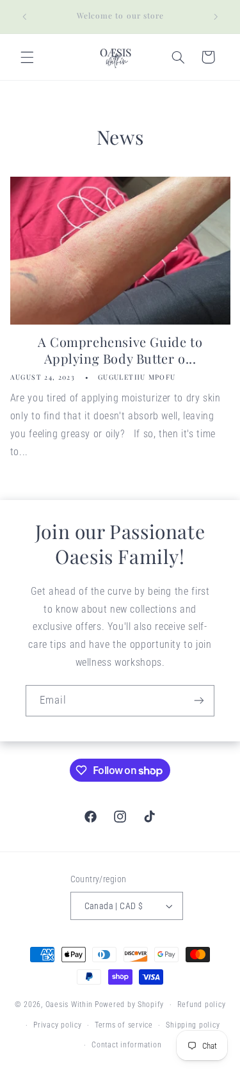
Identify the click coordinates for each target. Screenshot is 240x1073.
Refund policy (201, 1004)
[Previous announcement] (24, 17)
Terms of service (124, 1025)
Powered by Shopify (129, 1004)
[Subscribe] (199, 700)
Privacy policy (57, 1025)
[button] (27, 57)
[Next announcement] (216, 17)
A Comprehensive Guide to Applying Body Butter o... (120, 350)
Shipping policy (193, 1025)
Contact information (126, 1044)
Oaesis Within (69, 1004)
